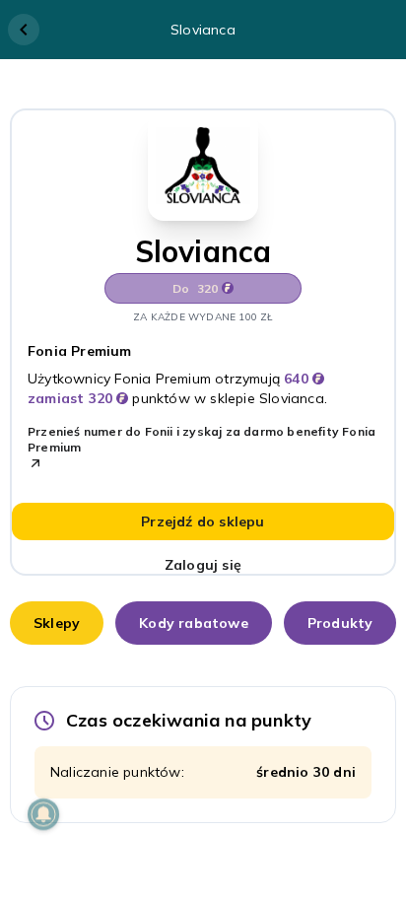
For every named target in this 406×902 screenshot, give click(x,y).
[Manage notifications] (43, 814)
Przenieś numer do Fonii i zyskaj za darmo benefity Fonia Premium (201, 439)
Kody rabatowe (193, 623)
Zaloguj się (203, 565)
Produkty (340, 623)
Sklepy (57, 623)
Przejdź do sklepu (202, 521)
